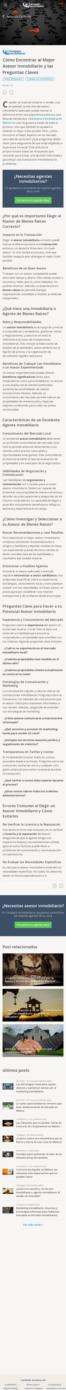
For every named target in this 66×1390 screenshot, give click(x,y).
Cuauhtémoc (11, 1384)
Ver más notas (32, 1225)
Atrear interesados (13, 78)
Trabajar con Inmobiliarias (40, 78)
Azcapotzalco (54, 1384)
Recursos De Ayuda (18, 16)
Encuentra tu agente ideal (33, 200)
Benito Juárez (33, 1384)
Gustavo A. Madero (34, 1388)
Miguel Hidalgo (11, 1388)
